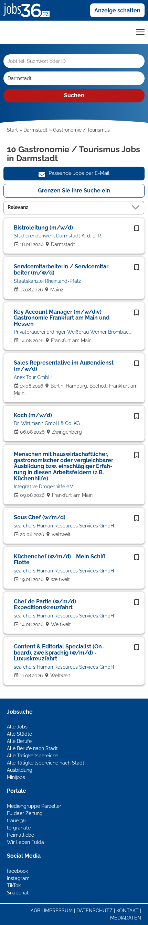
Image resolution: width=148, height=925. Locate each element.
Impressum (58, 910)
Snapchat (18, 892)
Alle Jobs (17, 726)
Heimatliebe (20, 835)
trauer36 (16, 820)
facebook (17, 871)
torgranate (19, 828)
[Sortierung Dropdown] (137, 207)
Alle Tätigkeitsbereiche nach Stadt (45, 763)
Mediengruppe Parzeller (34, 806)
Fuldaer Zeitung (25, 813)
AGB (35, 910)
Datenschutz (94, 910)
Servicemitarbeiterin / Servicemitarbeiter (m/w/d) (62, 269)
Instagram (18, 878)
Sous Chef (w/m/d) (39, 517)
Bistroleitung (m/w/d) (43, 227)
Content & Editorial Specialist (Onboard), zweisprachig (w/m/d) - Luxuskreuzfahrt (59, 652)
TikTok (14, 885)
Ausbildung (19, 770)
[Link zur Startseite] (29, 10)
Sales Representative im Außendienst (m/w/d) (64, 365)
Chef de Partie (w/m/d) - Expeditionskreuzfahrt (47, 604)
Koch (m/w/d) (33, 415)
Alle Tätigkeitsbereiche (32, 755)
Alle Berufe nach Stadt (32, 748)
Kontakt (127, 910)
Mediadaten (125, 918)
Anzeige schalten (117, 10)
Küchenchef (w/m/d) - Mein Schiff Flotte (59, 559)
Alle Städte (19, 734)
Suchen (74, 95)
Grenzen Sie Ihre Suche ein (74, 190)
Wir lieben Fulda (25, 842)
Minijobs (16, 777)
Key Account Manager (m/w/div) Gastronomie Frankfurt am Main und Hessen (61, 318)
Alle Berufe (19, 741)
